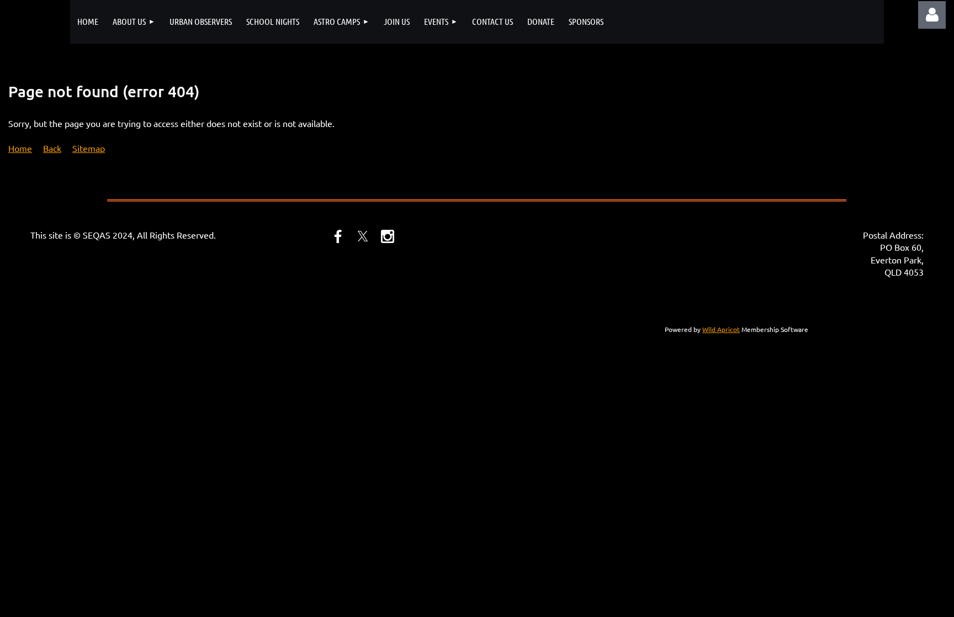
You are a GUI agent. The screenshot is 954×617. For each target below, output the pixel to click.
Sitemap (88, 148)
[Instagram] (387, 236)
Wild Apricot (721, 329)
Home (20, 148)
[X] (362, 236)
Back (52, 148)
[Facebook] (338, 236)
